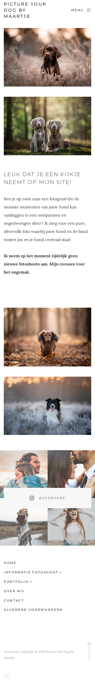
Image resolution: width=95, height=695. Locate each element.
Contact (14, 600)
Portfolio (16, 582)
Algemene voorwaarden (33, 610)
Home (10, 563)
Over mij (14, 591)
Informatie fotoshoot (31, 572)
